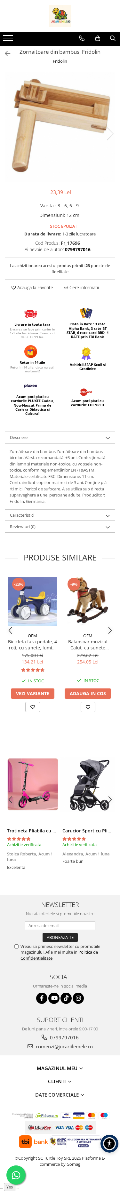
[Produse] (8, 40)
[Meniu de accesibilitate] (109, 1144)
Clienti (57, 1081)
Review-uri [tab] (23, 526)
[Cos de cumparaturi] (98, 38)
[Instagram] (78, 998)
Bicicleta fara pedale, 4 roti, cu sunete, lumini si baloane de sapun (32, 645)
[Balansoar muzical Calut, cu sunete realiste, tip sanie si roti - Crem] (87, 601)
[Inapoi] (5, 53)
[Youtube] (54, 998)
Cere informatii (83, 287)
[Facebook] (41, 998)
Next (110, 133)
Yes (9, 1187)
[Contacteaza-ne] (82, 38)
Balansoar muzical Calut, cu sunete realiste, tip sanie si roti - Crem (88, 645)
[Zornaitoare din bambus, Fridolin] (60, 127)
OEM (32, 636)
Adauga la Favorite (34, 287)
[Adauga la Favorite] (32, 707)
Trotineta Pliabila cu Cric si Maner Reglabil (53, 831)
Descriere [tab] (19, 437)
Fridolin (60, 61)
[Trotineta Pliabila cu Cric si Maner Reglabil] (32, 784)
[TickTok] (66, 998)
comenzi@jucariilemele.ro (64, 1046)
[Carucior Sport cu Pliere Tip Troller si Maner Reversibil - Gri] (88, 784)
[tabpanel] (60, 127)
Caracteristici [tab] (22, 515)
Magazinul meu (58, 1068)
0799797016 (64, 1037)
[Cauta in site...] (113, 38)
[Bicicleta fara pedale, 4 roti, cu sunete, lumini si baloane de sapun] (32, 601)
